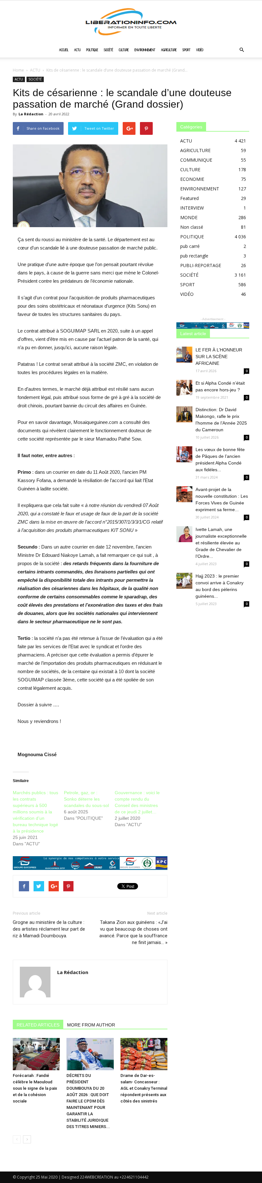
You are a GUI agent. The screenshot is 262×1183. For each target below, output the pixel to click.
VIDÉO (199, 50)
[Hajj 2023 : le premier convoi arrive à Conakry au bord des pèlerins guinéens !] (184, 581)
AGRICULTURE (169, 50)
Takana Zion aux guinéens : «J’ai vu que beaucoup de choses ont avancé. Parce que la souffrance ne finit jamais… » (133, 932)
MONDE (188, 217)
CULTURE (124, 50)
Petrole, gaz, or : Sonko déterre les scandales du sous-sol (86, 799)
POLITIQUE (92, 50)
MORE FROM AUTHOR (91, 1024)
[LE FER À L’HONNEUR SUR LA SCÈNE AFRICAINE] (184, 355)
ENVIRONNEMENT (145, 50)
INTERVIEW (192, 208)
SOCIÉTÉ (108, 50)
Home (18, 70)
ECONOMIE (192, 179)
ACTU (77, 50)
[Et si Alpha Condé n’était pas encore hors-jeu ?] (184, 388)
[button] (241, 50)
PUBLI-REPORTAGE (200, 265)
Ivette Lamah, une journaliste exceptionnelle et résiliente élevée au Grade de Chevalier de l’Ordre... (221, 543)
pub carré (190, 246)
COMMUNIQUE (196, 160)
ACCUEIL (63, 50)
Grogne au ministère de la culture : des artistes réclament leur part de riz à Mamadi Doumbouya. (49, 929)
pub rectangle (194, 256)
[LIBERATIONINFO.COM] (131, 21)
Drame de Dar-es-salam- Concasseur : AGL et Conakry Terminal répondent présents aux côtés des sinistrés (143, 1088)
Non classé (191, 227)
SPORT (186, 50)
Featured (189, 198)
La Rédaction (31, 113)
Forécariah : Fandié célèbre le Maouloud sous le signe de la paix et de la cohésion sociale (35, 1088)
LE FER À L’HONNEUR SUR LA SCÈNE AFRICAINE (219, 356)
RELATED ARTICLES (38, 1024)
